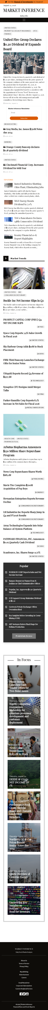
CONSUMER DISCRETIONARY (14, 295)
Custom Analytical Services (24, 989)
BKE (20, 292)
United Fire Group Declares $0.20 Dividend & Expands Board (22, 44)
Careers (24, 977)
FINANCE (7, 34)
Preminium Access (24, 636)
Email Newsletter (24, 983)
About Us (24, 960)
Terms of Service (24, 963)
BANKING (7, 142)
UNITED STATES (10, 160)
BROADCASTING (10, 124)
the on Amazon (26, 2)
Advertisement (24, 975)
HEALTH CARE (9, 439)
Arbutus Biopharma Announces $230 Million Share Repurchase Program (22, 451)
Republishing (24, 972)
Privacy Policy (24, 966)
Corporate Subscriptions (24, 986)
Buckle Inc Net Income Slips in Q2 (23, 300)
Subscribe (24, 16)
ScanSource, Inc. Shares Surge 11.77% (21, 552)
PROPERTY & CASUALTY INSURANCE (17, 31)
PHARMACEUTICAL (11, 442)
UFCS (35, 31)
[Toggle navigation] (24, 20)
